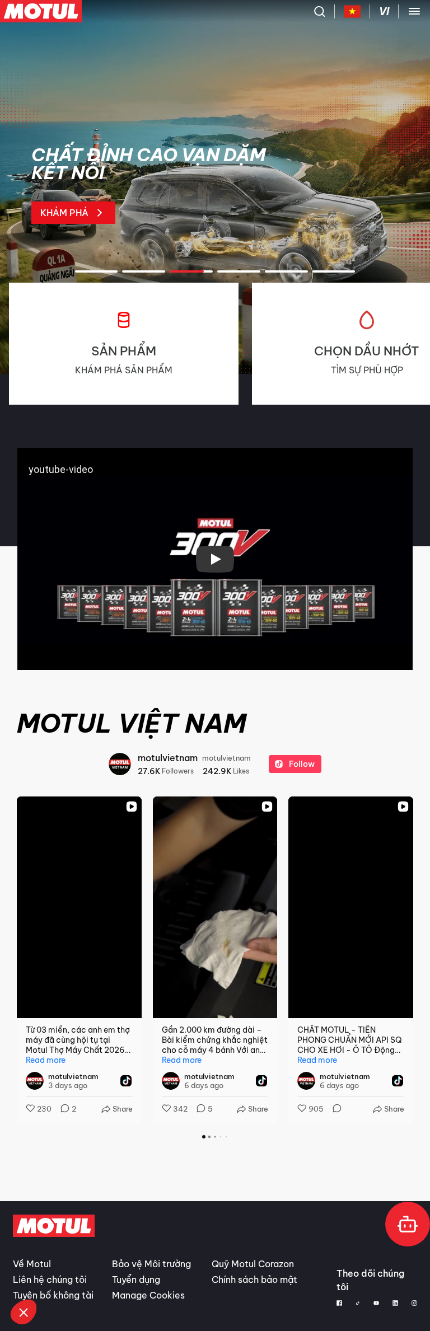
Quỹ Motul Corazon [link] (253, 1263)
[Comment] (334, 1109)
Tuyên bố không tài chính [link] (53, 1302)
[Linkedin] (395, 1303)
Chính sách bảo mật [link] (254, 1279)
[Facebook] (339, 1303)
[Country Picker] (352, 11)
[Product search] (319, 11)
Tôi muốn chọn (68, 1274)
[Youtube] (376, 1303)
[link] (155, 185)
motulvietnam (168, 757)
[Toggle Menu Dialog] (414, 11)
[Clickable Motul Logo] (41, 11)
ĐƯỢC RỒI (186, 1274)
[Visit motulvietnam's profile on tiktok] (120, 764)
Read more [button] (46, 1060)
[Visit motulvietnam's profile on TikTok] (37, 1081)
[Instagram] (414, 1303)
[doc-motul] (407, 1224)
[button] (23, 1312)
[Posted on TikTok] (126, 1081)
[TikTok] (358, 1303)
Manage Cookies (148, 1295)
